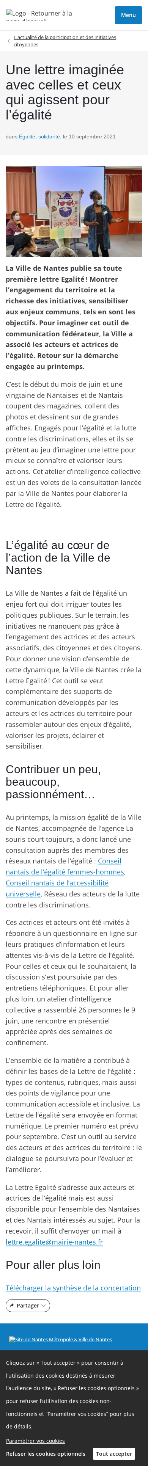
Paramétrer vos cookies (35, 1440)
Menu (128, 15)
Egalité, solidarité (39, 136)
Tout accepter (114, 1453)
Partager (28, 1305)
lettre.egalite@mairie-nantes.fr (54, 1241)
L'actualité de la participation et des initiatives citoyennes (65, 41)
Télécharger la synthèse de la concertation (73, 1287)
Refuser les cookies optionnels (45, 1453)
